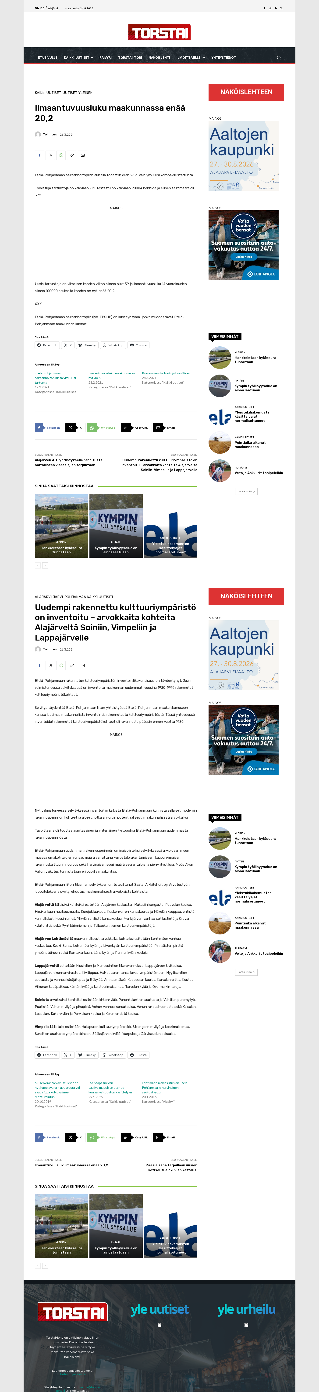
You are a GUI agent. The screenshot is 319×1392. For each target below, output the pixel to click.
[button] (278, 57)
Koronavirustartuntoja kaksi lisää (166, 373)
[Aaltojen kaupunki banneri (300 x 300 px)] (244, 189)
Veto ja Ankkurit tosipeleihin (259, 473)
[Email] (82, 155)
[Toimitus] (38, 134)
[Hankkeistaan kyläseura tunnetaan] (61, 526)
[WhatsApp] (61, 155)
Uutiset (69, 93)
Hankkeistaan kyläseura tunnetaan (61, 550)
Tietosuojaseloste (73, 1374)
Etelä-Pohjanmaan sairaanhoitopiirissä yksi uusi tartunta (55, 377)
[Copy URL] (71, 155)
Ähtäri (115, 542)
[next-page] (45, 565)
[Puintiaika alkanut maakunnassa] (220, 442)
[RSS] (276, 8)
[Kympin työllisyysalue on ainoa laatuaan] (116, 526)
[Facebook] (264, 8)
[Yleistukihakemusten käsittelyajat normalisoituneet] (170, 526)
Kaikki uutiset (48, 93)
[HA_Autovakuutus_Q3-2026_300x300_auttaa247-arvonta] (244, 279)
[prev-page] (38, 565)
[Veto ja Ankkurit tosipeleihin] (220, 470)
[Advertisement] (116, 244)
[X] (281, 8)
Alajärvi (241, 467)
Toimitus (50, 134)
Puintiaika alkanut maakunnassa (250, 445)
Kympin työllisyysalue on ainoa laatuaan (116, 550)
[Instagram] (270, 8)
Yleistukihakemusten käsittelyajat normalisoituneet (170, 548)
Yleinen (85, 93)
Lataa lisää (245, 491)
